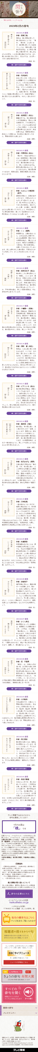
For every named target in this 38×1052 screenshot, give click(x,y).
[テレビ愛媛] (19, 1050)
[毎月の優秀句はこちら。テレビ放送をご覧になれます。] (19, 918)
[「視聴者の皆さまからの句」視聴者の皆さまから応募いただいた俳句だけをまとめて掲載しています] (19, 934)
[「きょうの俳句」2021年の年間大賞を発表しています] (19, 975)
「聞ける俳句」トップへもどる (12, 20)
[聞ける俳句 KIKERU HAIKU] (19, 9)
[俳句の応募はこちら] (19, 893)
